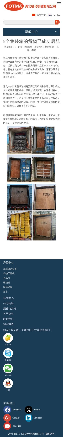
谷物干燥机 (9, 273)
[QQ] (8, 383)
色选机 (6, 278)
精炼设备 (7, 287)
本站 (34, 50)
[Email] (8, 338)
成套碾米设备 (10, 269)
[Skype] (8, 353)
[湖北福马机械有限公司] (31, 6)
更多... (6, 291)
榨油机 (6, 282)
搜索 (57, 22)
